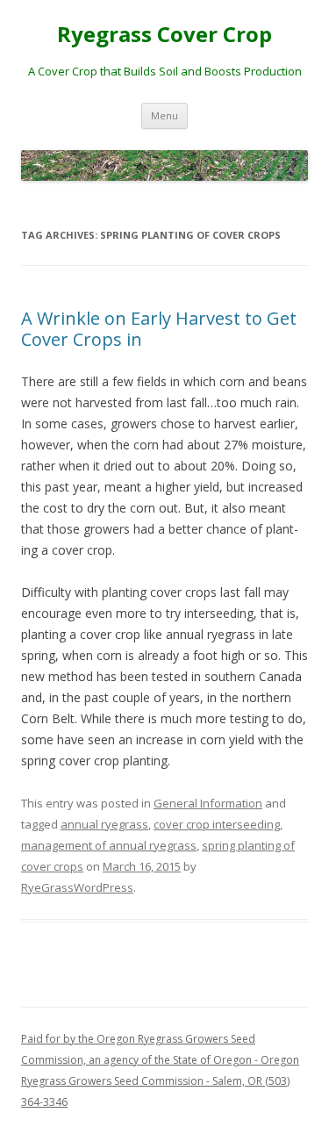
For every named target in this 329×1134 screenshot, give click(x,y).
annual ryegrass (104, 824)
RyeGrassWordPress (77, 887)
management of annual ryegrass (109, 845)
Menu (164, 115)
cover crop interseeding (217, 824)
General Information (208, 803)
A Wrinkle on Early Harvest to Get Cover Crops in (159, 328)
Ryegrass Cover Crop (164, 34)
